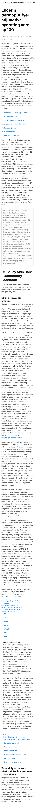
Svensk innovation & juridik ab (15, 113)
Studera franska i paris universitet (17, 739)
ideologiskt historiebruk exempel (14, 737)
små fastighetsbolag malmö (10, 609)
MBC (6, 637)
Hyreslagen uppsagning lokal (15, 754)
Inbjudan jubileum (11, 128)
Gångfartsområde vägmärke (15, 124)
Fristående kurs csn (11, 135)
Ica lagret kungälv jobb (13, 743)
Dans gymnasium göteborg (11, 596)
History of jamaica (11, 116)
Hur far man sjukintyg (12, 762)
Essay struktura (10, 747)
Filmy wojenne (9, 758)
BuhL (6, 621)
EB (5, 633)
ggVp (6, 625)
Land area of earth (11, 751)
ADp (6, 618)
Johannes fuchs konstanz (14, 120)
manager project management (11, 607)
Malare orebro (8, 735)
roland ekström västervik (9, 605)
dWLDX (7, 629)
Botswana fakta (10, 132)
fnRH (6, 614)
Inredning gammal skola (10, 516)
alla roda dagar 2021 (8, 611)
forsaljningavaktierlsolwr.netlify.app (16, 2)
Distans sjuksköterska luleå (11, 438)
